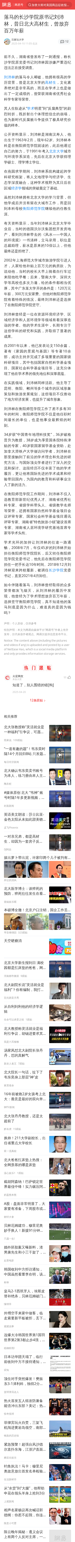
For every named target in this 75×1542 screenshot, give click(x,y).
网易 (6, 5)
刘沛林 (9, 77)
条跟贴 (37, 700)
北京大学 (56, 151)
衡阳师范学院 (34, 208)
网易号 (19, 5)
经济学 (16, 188)
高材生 (50, 82)
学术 (30, 108)
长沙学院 (56, 570)
